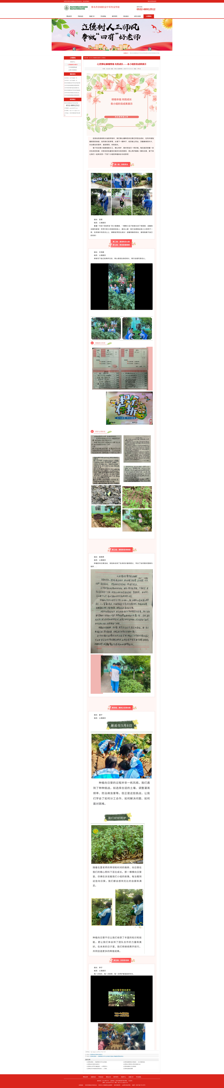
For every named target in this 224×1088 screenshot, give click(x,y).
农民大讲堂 (137, 16)
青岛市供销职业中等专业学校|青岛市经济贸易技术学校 (144, 53)
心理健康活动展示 (73, 64)
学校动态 (80, 16)
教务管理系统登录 (152, 1)
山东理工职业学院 (126, 1085)
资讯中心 (72, 62)
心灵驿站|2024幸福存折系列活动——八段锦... (97, 1068)
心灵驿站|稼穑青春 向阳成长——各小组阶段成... (134, 1062)
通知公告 (108, 1077)
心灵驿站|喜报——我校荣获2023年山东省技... (97, 1062)
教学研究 (114, 16)
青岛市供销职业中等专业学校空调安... (72, 83)
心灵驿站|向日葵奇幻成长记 (96, 1054)
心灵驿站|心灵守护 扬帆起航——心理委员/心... (97, 1066)
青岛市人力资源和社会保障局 (105, 1085)
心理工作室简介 (72, 70)
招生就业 (126, 16)
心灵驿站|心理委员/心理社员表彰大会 (131, 1064)
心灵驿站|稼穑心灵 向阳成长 (129, 1066)
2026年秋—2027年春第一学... (71, 78)
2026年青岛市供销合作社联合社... (72, 92)
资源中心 (123, 1077)
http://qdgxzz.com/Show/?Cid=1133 (98, 1051)
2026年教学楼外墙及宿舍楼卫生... (72, 87)
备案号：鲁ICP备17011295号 (138, 1085)
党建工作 (91, 16)
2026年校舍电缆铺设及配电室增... (72, 85)
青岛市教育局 (117, 1085)
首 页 (90, 57)
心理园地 (148, 16)
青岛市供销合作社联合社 (91, 1085)
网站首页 (69, 16)
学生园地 (103, 16)
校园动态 (93, 1077)
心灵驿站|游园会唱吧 (128, 1068)
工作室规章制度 (72, 67)
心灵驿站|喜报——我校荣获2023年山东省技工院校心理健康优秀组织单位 (106, 1056)
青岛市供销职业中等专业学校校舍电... (72, 90)
